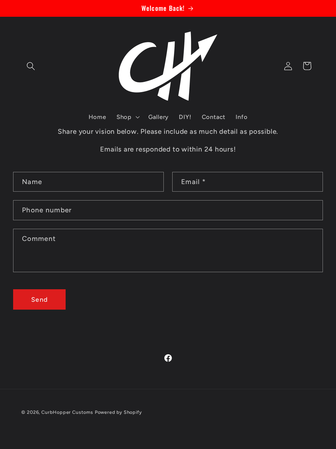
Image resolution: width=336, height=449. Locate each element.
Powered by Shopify (118, 412)
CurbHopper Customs (67, 412)
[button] (30, 66)
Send (39, 299)
